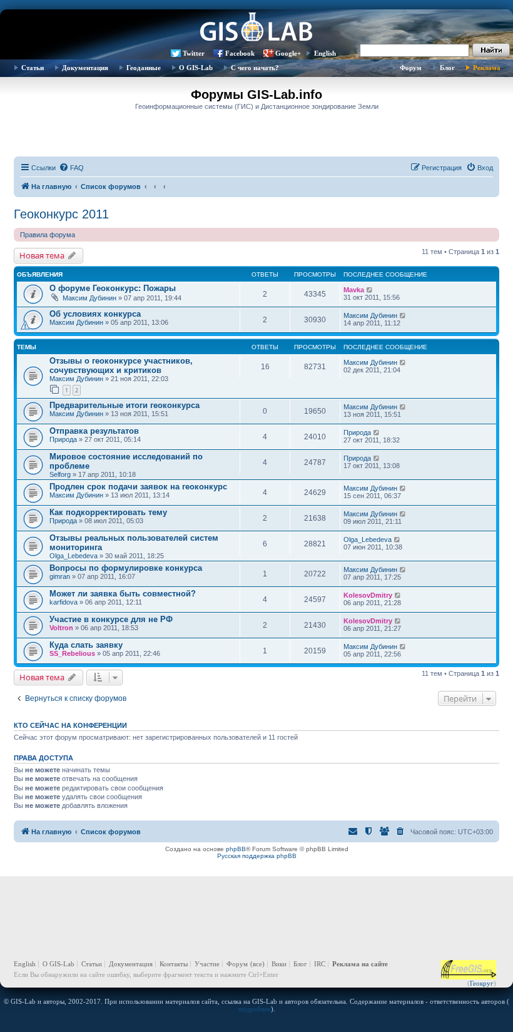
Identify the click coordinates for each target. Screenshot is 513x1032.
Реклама (486, 67)
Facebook (240, 53)
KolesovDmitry (367, 595)
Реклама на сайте (360, 964)
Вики (279, 964)
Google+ (288, 53)
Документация (85, 67)
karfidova (63, 602)
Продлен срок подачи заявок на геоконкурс (138, 486)
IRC (319, 964)
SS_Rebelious (72, 653)
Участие (207, 964)
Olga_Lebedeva (73, 555)
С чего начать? (255, 67)
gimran (59, 576)
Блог (447, 67)
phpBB (236, 849)
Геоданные (143, 67)
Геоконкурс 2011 (61, 214)
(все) (257, 964)
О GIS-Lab (196, 67)
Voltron (61, 627)
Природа (63, 439)
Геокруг (482, 983)
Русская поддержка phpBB (257, 855)
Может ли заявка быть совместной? (122, 593)
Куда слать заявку (86, 645)
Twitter (194, 53)
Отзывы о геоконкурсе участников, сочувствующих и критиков (121, 365)
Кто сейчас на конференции (70, 725)
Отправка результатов (94, 431)
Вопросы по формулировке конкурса (125, 568)
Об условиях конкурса (95, 314)
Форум (411, 67)
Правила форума (47, 234)
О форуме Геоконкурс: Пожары (112, 288)
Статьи (32, 67)
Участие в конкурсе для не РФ (111, 619)
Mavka (353, 290)
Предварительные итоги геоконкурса (124, 405)
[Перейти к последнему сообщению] (370, 290)
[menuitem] (71, 167)
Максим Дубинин (89, 298)
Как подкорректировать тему (108, 512)
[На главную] (256, 28)
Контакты (174, 964)
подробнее (254, 1009)
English (325, 53)
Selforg (60, 474)
